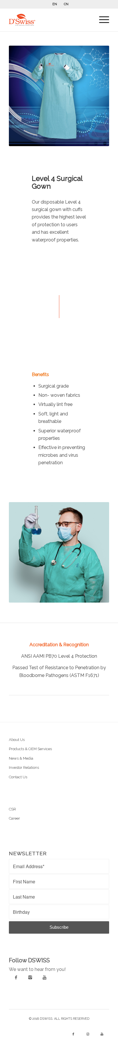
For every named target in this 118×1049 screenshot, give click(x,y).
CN (66, 4)
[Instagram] (30, 977)
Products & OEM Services (30, 749)
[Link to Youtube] (102, 1034)
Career (14, 818)
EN (54, 4)
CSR (12, 809)
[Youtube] (44, 977)
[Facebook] (16, 977)
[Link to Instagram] (87, 1034)
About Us (17, 740)
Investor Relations (24, 767)
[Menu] (101, 19)
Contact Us (18, 777)
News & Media (21, 758)
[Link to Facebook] (73, 1034)
